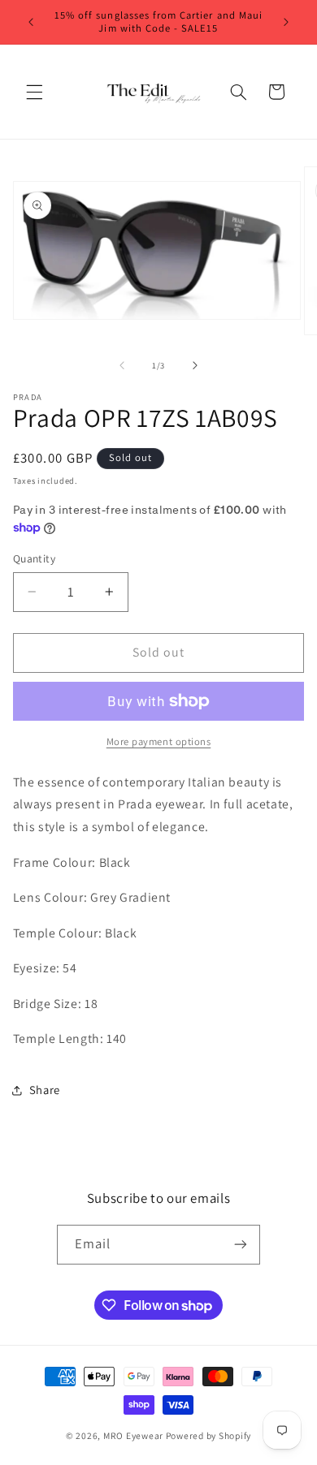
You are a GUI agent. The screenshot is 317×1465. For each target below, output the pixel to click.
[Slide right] (195, 365)
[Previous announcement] (31, 22)
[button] (34, 91)
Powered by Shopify (208, 1435)
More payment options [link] (158, 741)
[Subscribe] (240, 1245)
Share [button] (44, 1089)
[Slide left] (122, 365)
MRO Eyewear (133, 1435)
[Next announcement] (286, 22)
